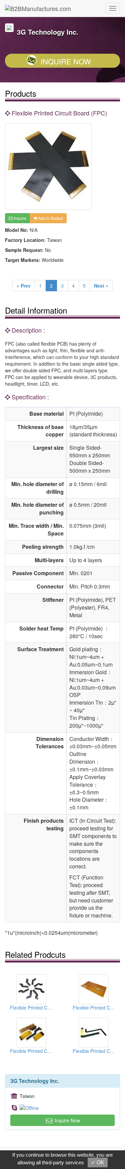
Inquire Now (66, 61)
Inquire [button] (19, 218)
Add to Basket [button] (50, 218)
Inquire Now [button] (66, 1120)
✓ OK (97, 1162)
